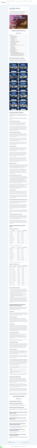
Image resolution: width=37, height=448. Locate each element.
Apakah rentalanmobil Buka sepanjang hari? (15, 52)
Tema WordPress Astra (23, 446)
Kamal (19, 114)
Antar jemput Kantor (13, 40)
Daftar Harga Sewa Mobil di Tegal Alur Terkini (14, 42)
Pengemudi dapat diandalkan (13, 47)
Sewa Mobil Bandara (13, 38)
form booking (23, 367)
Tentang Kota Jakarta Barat (13, 50)
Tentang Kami (8, 3)
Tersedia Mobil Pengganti (13, 48)
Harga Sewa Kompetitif (13, 46)
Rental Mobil (3, 2)
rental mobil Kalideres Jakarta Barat (16, 427)
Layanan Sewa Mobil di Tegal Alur (13, 36)
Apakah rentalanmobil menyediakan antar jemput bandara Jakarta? (17, 53)
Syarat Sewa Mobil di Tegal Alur (14, 44)
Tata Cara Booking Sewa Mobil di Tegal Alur (14, 49)
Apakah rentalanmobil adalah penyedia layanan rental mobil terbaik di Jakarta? (18, 54)
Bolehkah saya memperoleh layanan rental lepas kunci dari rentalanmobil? (17, 55)
